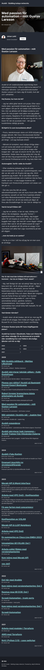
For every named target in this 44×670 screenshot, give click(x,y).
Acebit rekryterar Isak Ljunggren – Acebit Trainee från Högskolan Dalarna (21, 432)
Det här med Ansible (12, 580)
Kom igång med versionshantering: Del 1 (22, 606)
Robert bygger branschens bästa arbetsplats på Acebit (18, 394)
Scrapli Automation (11, 612)
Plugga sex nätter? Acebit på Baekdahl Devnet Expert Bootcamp (21, 383)
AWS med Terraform (12, 634)
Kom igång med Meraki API (15, 557)
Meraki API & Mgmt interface (16, 483)
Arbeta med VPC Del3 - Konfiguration (20, 495)
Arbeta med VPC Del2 (13, 531)
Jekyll (32, 664)
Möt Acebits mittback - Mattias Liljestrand (17, 362)
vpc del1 (6, 564)
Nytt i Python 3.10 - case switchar (18, 640)
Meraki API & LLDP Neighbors (16, 525)
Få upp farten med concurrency (17, 507)
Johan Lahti (11, 36)
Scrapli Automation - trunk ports (18, 598)
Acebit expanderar (11, 423)
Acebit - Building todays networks (15, 3)
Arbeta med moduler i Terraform (18, 628)
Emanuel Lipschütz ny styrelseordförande (12, 463)
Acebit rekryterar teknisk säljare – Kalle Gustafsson (21, 373)
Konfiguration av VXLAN (14, 519)
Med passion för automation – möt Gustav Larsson (19, 405)
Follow (23, 38)
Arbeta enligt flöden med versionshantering (14, 550)
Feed (5, 661)
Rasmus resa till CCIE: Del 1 (15, 592)
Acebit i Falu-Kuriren (12, 454)
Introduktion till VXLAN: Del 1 (16, 543)
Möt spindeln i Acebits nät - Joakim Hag (21, 415)
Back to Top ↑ (38, 443)
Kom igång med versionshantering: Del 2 (22, 586)
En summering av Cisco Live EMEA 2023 (22, 537)
